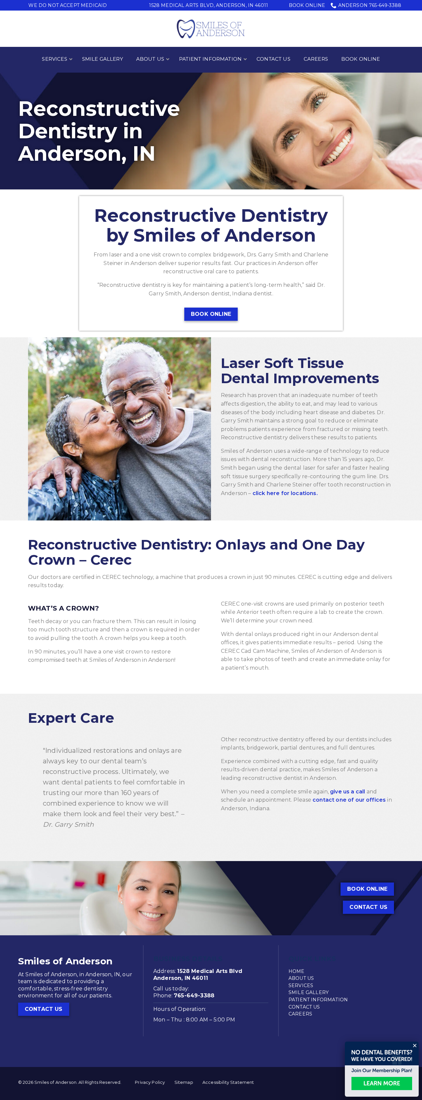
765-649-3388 (194, 995)
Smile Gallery (308, 992)
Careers (300, 1014)
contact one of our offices (349, 800)
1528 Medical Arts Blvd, (208, 5)
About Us (301, 978)
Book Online (307, 5)
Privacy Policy (150, 1082)
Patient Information (318, 1000)
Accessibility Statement (228, 1082)
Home (296, 971)
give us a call (347, 791)
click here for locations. (285, 493)
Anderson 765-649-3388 (369, 5)
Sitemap (183, 1082)
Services (300, 985)
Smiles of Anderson (65, 961)
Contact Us (368, 907)
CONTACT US (44, 1009)
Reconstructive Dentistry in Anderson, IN (99, 131)
